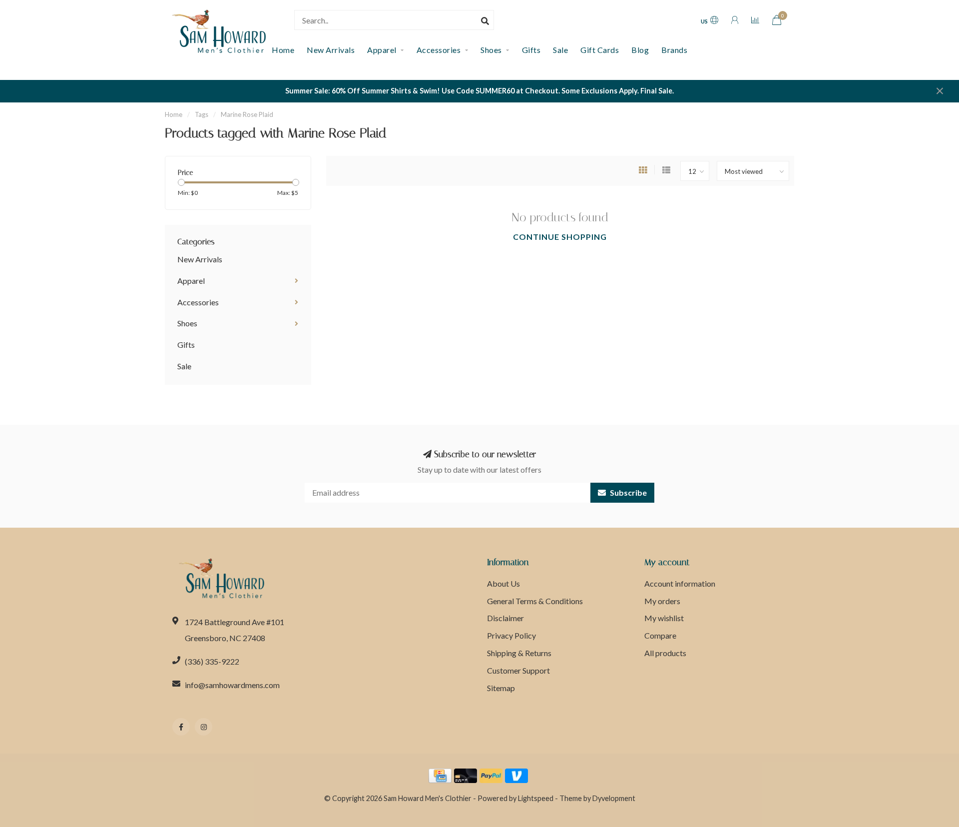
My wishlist (664, 618)
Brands (674, 49)
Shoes (491, 49)
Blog (640, 49)
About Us (503, 583)
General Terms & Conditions (535, 601)
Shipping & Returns (519, 653)
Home (173, 114)
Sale (560, 49)
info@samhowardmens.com (232, 685)
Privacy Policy (511, 635)
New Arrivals (331, 49)
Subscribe (627, 492)
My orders (662, 601)
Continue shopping (560, 236)
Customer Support (518, 670)
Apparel (382, 49)
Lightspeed (535, 798)
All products (665, 653)
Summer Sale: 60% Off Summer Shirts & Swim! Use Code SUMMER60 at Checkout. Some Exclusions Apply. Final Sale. (479, 90)
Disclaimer (505, 618)
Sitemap (501, 688)
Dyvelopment (613, 798)
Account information (679, 583)
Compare (660, 635)
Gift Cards (599, 49)
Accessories (439, 49)
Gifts (531, 49)
